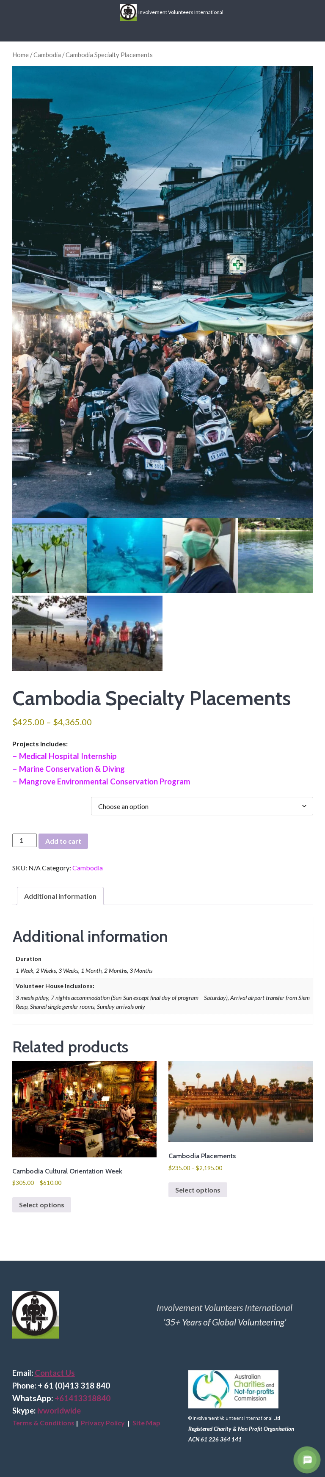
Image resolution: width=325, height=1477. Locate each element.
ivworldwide (59, 1410)
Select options (41, 1205)
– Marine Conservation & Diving (68, 768)
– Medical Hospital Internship (64, 756)
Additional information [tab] (60, 896)
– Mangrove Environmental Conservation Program (101, 781)
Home (20, 54)
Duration (29, 801)
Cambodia (47, 54)
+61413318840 (82, 1398)
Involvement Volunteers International (180, 11)
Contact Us (55, 1373)
